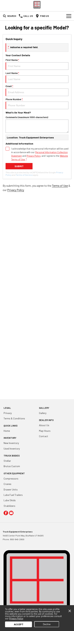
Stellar (7, 460)
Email (9, 86)
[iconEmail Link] (11, 513)
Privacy (8, 413)
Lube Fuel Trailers (13, 494)
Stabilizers (9, 505)
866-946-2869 (17, 539)
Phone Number (14, 99)
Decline (46, 624)
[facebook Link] (6, 513)
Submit (19, 166)
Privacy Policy (33, 155)
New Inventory (11, 442)
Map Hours (44, 430)
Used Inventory (12, 448)
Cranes (7, 483)
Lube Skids (10, 500)
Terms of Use (60, 185)
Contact (43, 436)
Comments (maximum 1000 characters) (27, 117)
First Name (12, 60)
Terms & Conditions (14, 418)
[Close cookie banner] (70, 611)
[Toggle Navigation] (68, 15)
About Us (44, 425)
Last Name (12, 73)
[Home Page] (37, 5)
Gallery (42, 413)
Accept (18, 624)
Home (7, 430)
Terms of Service (24, 175)
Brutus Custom (12, 466)
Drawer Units (11, 489)
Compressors (11, 478)
